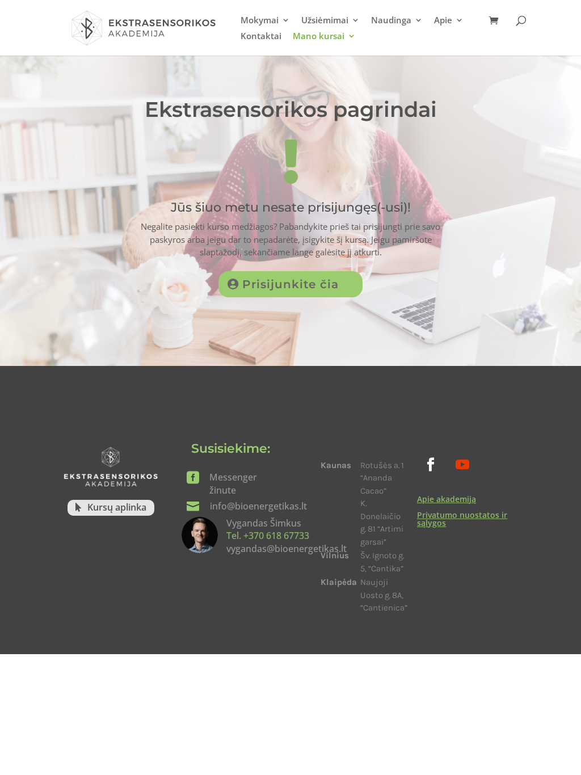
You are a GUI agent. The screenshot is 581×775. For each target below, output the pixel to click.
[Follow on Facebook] (430, 464)
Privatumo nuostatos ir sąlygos (462, 518)
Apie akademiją (446, 499)
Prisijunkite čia (290, 284)
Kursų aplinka (116, 507)
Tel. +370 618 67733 (267, 535)
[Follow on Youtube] (462, 464)
